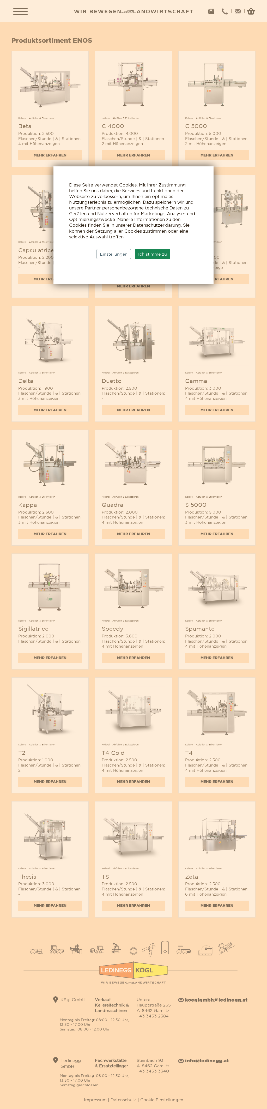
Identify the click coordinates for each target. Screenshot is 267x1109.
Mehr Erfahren (50, 155)
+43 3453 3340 (153, 1071)
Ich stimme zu (152, 254)
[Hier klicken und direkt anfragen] (50, 86)
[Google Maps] (55, 1000)
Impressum (96, 1099)
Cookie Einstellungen (161, 1099)
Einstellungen (114, 254)
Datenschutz (123, 1099)
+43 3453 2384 (153, 1016)
